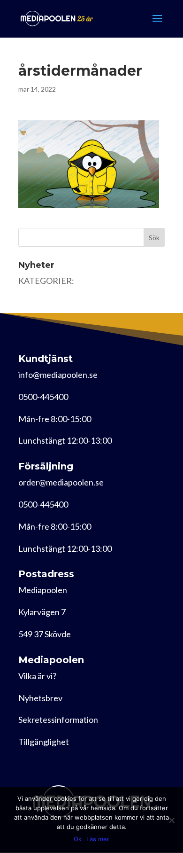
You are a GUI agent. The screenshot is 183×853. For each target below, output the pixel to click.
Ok (78, 839)
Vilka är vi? (37, 676)
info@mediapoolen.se (58, 374)
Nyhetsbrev (40, 698)
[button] (88, 164)
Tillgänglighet (43, 741)
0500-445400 (43, 396)
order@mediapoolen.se (61, 482)
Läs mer (97, 839)
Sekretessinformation (58, 719)
